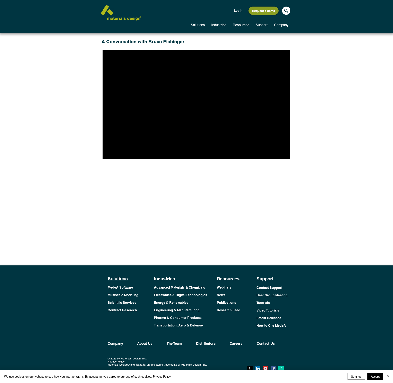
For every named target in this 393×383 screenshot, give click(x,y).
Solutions (118, 278)
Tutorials (263, 303)
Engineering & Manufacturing (177, 310)
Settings (356, 376)
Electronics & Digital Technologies (180, 295)
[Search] (286, 11)
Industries (164, 278)
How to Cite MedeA (271, 325)
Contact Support (269, 288)
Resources (228, 278)
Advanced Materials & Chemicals (179, 287)
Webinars (224, 287)
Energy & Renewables (171, 303)
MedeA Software (120, 287)
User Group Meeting (272, 295)
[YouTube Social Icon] (265, 368)
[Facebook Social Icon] (273, 368)
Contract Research (122, 310)
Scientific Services (122, 303)
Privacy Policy (116, 361)
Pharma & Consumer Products (178, 318)
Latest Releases (268, 318)
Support (264, 278)
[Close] (388, 376)
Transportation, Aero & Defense (178, 325)
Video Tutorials (267, 310)
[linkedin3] (257, 368)
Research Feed (228, 310)
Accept (375, 376)
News (221, 295)
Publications (226, 303)
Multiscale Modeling (123, 295)
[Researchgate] (281, 368)
